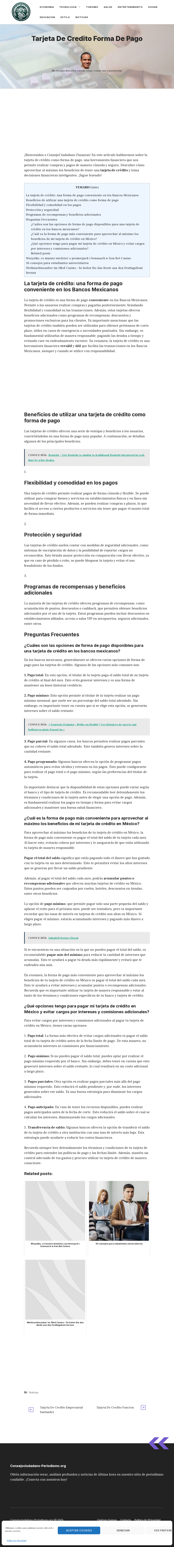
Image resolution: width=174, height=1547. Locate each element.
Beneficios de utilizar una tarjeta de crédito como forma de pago (72, 200)
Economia (47, 7)
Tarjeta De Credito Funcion (115, 1407)
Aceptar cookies (79, 1530)
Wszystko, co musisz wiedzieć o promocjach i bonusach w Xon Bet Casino (78, 258)
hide (95, 187)
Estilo (65, 17)
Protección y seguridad (42, 210)
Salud (108, 7)
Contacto (125, 1520)
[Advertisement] (87, 114)
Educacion (47, 17)
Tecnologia (68, 7)
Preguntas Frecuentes (41, 219)
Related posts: (41, 253)
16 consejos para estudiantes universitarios (57, 263)
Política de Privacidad (16, 1540)
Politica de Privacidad (147, 1520)
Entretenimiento (130, 7)
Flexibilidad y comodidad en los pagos (53, 205)
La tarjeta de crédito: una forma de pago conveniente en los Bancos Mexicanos (82, 195)
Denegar (123, 1530)
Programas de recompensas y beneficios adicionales (63, 215)
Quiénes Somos (107, 1520)
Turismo (92, 7)
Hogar (153, 7)
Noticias (81, 17)
